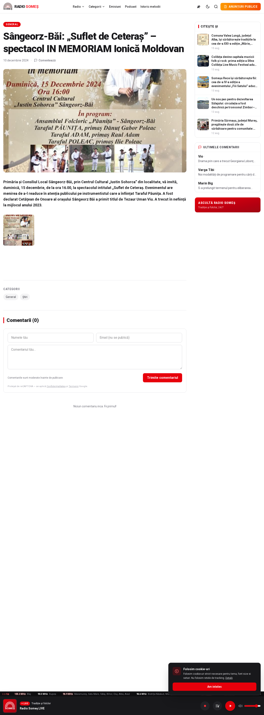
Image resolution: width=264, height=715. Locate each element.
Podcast (130, 6)
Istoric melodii (150, 6)
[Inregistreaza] (205, 705)
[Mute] (240, 706)
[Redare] (230, 706)
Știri (24, 297)
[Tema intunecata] (207, 6)
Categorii (95, 6)
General (12, 24)
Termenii (74, 386)
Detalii (229, 678)
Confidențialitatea (56, 386)
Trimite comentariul (162, 378)
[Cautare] (216, 6)
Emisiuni (115, 6)
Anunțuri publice (243, 6)
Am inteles (214, 686)
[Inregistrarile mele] (217, 705)
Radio (77, 6)
